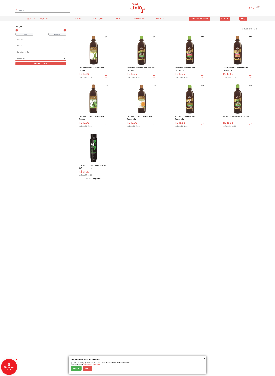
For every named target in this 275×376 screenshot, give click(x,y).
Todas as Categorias (39, 18)
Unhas (117, 18)
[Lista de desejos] (252, 8)
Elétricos (160, 18)
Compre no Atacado (200, 18)
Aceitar (76, 368)
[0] (256, 8)
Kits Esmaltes (138, 18)
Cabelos (77, 18)
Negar (87, 368)
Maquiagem (98, 18)
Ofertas (224, 18)
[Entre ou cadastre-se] (249, 8)
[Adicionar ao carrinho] (106, 76)
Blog (243, 18)
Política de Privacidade (91, 364)
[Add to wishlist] (106, 37)
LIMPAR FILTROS (40, 64)
